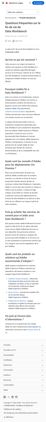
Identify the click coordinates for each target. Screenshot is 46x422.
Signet (9, 41)
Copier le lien (18, 41)
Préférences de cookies (12, 409)
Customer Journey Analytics (15, 111)
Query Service (13, 292)
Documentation (11, 18)
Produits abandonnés (27, 18)
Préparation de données (17, 301)
